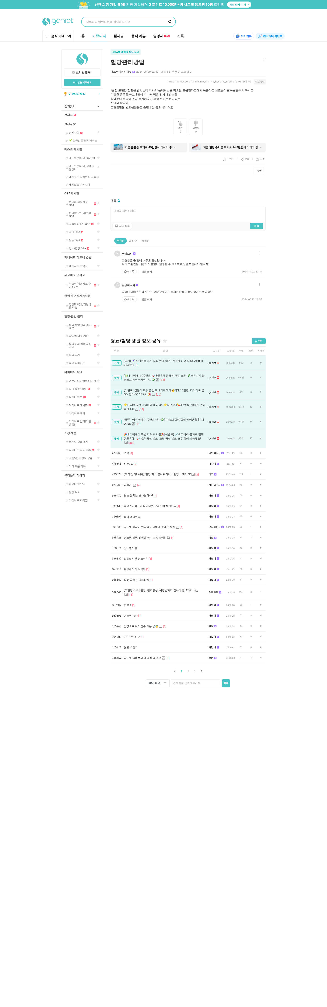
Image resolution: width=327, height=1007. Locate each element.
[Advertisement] (188, 186)
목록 (259, 170)
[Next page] (201, 671)
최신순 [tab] (133, 240)
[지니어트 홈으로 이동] (58, 22)
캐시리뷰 (246, 36)
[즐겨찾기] (165, 341)
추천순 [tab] (121, 240)
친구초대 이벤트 (272, 36)
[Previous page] (175, 671)
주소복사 (259, 81)
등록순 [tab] (145, 240)
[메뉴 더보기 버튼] (264, 60)
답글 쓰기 (147, 271)
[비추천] (134, 271)
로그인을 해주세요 (82, 82)
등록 (256, 225)
